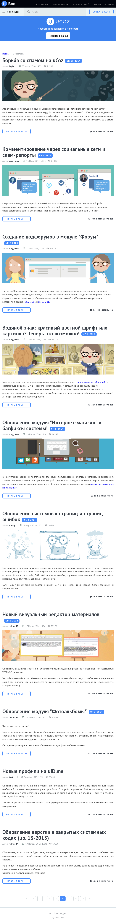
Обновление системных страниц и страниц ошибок (52, 516)
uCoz (9, 4)
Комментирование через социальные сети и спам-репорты (53, 152)
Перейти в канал (58, 35)
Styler (12, 66)
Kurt (11, 777)
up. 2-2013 (30, 301)
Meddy (12, 525)
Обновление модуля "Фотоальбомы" (44, 711)
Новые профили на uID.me (32, 771)
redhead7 (13, 626)
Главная (6, 53)
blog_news (14, 161)
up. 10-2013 (44, 301)
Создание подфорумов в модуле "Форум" (50, 236)
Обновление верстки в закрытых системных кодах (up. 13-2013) (54, 835)
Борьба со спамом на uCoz (32, 60)
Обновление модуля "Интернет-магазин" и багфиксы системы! (52, 425)
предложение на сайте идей (90, 382)
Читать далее (15, 131)
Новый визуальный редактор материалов (50, 614)
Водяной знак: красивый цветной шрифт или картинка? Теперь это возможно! (55, 330)
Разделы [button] (13, 11)
